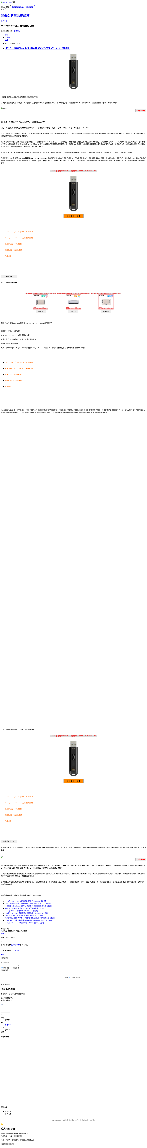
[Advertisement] (74, 1070)
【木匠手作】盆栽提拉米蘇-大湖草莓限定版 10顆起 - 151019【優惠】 (29, 920)
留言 (18, 945)
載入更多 (4, 958)
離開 (11, 1144)
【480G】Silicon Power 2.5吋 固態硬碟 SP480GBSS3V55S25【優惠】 (28, 906)
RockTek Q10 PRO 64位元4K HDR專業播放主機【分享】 (24, 908)
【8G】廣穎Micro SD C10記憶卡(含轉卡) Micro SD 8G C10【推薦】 (28, 903)
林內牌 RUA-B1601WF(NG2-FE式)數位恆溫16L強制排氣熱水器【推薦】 (30, 918)
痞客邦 (13, 945)
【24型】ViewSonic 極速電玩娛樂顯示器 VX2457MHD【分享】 (27, 913)
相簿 (6, 35)
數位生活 (17, 31)
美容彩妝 (16, 950)
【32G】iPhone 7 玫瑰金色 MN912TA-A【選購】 (22, 911)
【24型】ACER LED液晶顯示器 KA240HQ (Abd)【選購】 (25, 923)
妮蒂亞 (3, 933)
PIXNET (58, 1120)
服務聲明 (92, 1120)
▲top (2, 954)
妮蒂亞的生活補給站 (15, 15)
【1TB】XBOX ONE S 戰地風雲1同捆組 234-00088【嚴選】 (26, 901)
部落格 (7, 37)
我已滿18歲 (5, 1144)
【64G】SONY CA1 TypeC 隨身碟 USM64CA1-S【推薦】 (25, 915)
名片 (6, 40)
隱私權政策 (85, 1120)
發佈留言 (4, 970)
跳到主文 (4, 21)
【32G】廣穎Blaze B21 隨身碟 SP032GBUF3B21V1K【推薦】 (37, 48)
